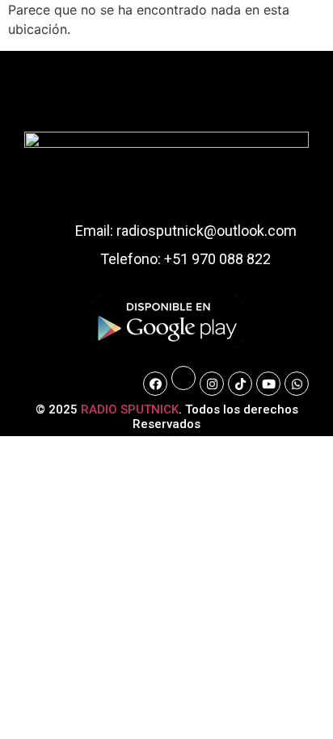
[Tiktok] (240, 384)
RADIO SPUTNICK (130, 409)
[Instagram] (212, 384)
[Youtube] (268, 384)
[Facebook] (155, 384)
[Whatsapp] (297, 384)
